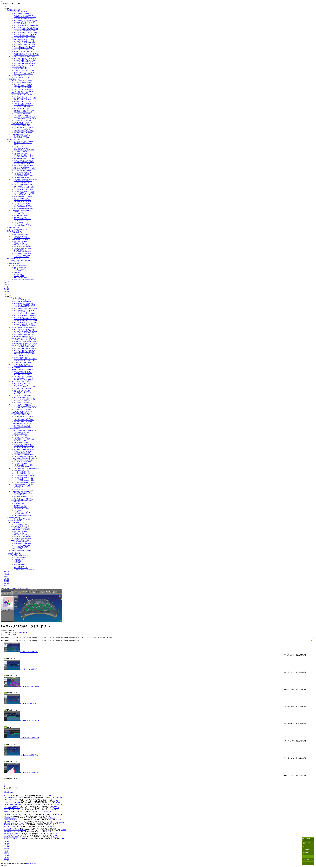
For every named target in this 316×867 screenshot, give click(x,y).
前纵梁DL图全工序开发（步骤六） (24, 91)
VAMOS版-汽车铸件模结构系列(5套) (21, 184)
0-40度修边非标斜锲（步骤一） (23, 181)
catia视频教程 (17, 270)
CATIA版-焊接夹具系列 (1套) (19, 236)
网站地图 (6, 859)
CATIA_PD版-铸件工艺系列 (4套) (20, 106)
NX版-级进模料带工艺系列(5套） (20, 124)
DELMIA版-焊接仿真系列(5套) (19, 239)
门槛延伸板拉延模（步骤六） (22, 220)
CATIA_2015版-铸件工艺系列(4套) (20, 115)
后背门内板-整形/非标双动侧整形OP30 (25, 167)
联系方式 (6, 847)
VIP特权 (6, 284)
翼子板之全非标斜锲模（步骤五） (24, 162)
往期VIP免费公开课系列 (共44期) (20, 260)
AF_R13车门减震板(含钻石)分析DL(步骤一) (26, 51)
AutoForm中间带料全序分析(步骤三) (24, 61)
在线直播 (6, 289)
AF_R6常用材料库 (9, 824)
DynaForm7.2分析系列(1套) (18, 75)
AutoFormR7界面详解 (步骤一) (22, 13)
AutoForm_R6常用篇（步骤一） (23, 108)
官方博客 (6, 860)
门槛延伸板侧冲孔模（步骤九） (23, 226)
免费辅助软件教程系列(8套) (18, 265)
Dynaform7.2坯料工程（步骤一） (23, 77)
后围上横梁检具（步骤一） (22, 234)
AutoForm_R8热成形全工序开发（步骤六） (26, 34)
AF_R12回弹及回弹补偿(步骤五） (23, 48)
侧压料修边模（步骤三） (21, 215)
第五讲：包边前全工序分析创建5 (29, 772)
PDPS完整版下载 (9, 799)
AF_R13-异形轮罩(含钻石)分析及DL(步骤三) (26, 55)
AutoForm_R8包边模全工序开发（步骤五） (26, 32)
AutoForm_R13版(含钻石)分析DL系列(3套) (23, 49)
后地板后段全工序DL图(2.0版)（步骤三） (26, 98)
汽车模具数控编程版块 (13, 227)
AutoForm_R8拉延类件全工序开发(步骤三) (26, 29)
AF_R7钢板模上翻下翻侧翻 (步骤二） (25, 15)
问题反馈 (6, 855)
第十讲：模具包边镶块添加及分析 (30, 686)
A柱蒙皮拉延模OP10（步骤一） (23, 196)
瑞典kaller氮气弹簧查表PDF (12, 833)
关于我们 (6, 845)
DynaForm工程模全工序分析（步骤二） (25, 70)
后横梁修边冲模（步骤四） (22, 148)
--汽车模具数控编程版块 (14, 517)
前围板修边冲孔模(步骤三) (21, 174)
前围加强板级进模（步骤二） (22, 205)
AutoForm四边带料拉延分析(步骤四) (24, 63)
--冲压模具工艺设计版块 (14, 367)
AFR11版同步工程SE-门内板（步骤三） (25, 44)
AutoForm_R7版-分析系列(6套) (19, 11)
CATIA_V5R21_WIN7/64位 (11, 806)
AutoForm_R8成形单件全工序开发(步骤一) (26, 25)
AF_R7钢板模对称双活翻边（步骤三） (25, 17)
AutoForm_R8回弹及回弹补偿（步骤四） (25, 30)
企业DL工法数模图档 (10, 835)
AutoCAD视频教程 (19, 274)
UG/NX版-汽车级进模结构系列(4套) (21, 201)
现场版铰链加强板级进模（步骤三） (24, 207)
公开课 (6, 286)
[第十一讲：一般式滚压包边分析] (12, 669)
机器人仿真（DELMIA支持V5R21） (14, 823)
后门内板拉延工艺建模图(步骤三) (23, 113)
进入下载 (51, 796)
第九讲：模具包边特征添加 (28, 703)
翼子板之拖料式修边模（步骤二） (24, 156)
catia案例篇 (17, 272)
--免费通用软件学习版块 (14, 554)
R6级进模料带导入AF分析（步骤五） (25, 65)
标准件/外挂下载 (8, 792)
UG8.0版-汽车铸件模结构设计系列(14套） (23, 141)
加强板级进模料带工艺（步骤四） (24, 131)
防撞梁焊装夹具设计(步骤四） (22, 246)
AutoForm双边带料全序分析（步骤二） (25, 60)
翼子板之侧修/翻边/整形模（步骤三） (25, 158)
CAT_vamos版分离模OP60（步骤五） (24, 193)
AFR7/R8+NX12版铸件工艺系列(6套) (21, 80)
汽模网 (6, 852)
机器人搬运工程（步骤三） (22, 245)
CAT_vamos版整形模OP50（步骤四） (24, 191)
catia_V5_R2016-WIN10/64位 (12, 809)
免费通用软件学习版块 (13, 264)
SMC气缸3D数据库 (9, 826)
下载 (5, 658)
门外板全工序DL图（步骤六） (22, 103)
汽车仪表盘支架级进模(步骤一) (23, 203)
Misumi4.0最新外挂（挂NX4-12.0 (13, 819)
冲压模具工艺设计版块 (13, 79)
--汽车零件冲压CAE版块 (14, 298)
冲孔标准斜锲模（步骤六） (22, 153)
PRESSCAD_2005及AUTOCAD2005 (14, 838)
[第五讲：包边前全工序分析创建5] (12, 772)
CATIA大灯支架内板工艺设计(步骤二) (25, 118)
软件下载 (6, 791)
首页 (5, 6)
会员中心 (6, 585)
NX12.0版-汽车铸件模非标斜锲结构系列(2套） (24, 179)
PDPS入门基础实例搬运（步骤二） (24, 253)
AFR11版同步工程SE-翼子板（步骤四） (25, 46)
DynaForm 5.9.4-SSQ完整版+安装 (13, 797)
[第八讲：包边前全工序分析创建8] (12, 720)
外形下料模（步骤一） (20, 212)
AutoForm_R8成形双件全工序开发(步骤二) (26, 27)
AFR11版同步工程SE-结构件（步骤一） (25, 41)
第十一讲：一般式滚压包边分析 (29, 669)
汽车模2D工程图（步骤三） (22, 146)
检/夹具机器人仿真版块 (14, 231)
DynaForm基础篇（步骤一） (22, 68)
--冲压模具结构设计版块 (14, 428)
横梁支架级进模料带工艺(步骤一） (24, 125)
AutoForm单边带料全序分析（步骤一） (25, 58)
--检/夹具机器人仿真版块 (14, 520)
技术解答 (6, 288)
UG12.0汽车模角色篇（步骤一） (23, 82)
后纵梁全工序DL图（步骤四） (22, 99)
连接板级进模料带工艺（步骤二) (23, 127)
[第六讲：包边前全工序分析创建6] (12, 755)
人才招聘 (6, 853)
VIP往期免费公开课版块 (14, 258)
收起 (313, 637)
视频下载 (6, 283)
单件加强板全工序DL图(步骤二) (23, 112)
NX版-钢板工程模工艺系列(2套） (20, 134)
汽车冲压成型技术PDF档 (11, 837)
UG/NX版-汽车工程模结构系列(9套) (21, 210)
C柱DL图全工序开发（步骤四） (23, 87)
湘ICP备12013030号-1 (31, 863)
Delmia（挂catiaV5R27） (11, 828)
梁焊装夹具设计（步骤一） (22, 238)
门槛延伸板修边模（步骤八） (22, 224)
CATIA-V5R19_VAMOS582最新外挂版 (15, 830)
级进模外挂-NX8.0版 (10, 818)
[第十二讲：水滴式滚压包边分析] (12, 652)
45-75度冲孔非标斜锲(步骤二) (22, 182)
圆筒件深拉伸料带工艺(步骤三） (23, 129)
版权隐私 (6, 850)
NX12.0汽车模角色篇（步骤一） (23, 170)
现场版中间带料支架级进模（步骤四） (25, 208)
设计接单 (6, 291)
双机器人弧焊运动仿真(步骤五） (23, 248)
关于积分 (6, 848)
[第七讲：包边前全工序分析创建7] (12, 738)
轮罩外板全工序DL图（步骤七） (23, 105)
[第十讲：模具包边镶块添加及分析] (12, 686)
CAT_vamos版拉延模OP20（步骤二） (24, 188)
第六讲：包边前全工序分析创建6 (29, 755)
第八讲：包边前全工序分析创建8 (29, 720)
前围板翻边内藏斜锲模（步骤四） (24, 175)
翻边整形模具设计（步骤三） (22, 200)
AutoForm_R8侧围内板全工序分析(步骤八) (26, 37)
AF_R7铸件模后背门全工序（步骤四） (25, 18)
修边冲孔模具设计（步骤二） (22, 198)
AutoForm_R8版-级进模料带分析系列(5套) (23, 56)
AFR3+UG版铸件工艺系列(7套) (20, 93)
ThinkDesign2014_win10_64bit (12, 801)
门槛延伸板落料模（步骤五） (22, 219)
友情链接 (6, 857)
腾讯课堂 (6, 583)
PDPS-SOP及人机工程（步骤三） (23, 255)
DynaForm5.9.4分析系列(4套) (19, 67)
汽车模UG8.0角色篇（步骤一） (23, 143)
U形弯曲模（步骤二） (20, 213)
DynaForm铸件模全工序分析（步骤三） (25, 72)
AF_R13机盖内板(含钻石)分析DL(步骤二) (26, 53)
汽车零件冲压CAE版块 (13, 10)
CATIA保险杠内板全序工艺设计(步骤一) (25, 117)
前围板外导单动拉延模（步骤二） (24, 172)
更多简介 (312, 640)
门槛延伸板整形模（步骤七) (22, 222)
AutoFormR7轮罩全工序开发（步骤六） (25, 22)
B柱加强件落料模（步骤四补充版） (24, 150)
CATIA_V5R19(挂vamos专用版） (13, 804)
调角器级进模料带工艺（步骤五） (24, 132)
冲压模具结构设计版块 (13, 139)
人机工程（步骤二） (20, 243)
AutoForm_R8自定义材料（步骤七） (24, 36)
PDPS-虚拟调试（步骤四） (21, 257)
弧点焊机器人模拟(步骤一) (21, 241)
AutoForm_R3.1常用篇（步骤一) (23, 94)
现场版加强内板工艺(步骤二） (22, 137)
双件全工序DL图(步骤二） (21, 96)
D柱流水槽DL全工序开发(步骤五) (23, 89)
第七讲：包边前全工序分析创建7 (29, 738)
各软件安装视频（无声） (21, 277)
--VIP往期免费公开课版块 (14, 548)
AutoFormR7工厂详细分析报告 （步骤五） (26, 20)
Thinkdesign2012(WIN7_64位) (12, 802)
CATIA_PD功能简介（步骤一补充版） (25, 110)
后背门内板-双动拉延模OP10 (22, 163)
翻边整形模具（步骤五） (21, 151)
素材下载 (6, 281)
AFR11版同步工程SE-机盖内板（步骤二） (26, 42)
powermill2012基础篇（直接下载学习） (25, 279)
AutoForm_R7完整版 (10, 796)
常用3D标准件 (8, 831)
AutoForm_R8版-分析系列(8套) (19, 24)
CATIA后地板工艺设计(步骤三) (23, 120)
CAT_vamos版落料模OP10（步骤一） (24, 186)
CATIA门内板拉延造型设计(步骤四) (24, 122)
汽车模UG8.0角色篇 (19, 269)
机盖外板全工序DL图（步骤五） (23, 101)
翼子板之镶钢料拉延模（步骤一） (24, 155)
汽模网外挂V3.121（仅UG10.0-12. (13, 814)
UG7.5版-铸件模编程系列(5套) (19, 229)
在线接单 (6, 843)
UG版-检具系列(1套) (16, 232)
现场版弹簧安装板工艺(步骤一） (23, 136)
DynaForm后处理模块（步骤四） (23, 74)
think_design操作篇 (19, 276)
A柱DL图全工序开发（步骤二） (23, 84)
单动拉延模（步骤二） (20, 144)
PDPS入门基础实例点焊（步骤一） (24, 251)
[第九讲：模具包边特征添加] (12, 703)
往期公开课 (17, 262)
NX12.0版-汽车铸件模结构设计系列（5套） (23, 169)
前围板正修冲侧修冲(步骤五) (22, 177)
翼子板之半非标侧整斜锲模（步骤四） (25, 160)
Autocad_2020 (8, 811)
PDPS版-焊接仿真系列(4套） (19, 250)
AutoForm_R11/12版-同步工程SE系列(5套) (22, 39)
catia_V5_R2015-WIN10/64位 (12, 808)
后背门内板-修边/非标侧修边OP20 (23, 165)
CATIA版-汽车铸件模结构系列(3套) (21, 194)
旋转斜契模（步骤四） (20, 217)
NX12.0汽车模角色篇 (20, 267)
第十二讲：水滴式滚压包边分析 (29, 652)
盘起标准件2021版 (9, 821)
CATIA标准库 (8, 816)
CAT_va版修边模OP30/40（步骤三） (24, 189)
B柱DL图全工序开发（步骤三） (23, 86)
